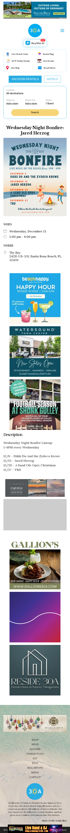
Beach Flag (48, 54)
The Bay (14, 252)
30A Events (48, 61)
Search (35, 112)
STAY (35, 763)
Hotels (52, 79)
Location (10, 90)
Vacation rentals (25, 79)
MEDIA (35, 772)
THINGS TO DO (35, 753)
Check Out (30, 100)
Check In (10, 100)
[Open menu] (62, 30)
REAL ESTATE (35, 767)
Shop (35, 739)
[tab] (25, 79)
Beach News (50, 68)
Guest (49, 100)
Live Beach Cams (20, 54)
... (16, 103)
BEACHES (35, 749)
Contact (35, 777)
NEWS (35, 744)
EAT (35, 758)
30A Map (15, 68)
